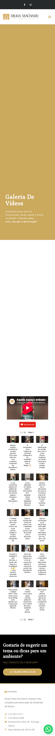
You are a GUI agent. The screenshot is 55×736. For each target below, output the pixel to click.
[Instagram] (30, 5)
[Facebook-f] (25, 5)
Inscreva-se (29, 424)
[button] (49, 16)
